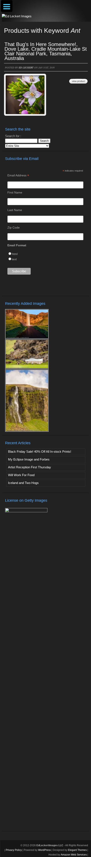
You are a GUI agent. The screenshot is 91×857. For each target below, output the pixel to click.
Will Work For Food (21, 475)
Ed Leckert (26, 67)
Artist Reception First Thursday (29, 467)
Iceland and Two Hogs (23, 483)
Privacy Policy (14, 850)
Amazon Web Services (74, 854)
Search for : (13, 136)
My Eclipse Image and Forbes (29, 459)
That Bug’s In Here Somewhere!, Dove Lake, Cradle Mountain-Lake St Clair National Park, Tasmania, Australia (45, 51)
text (14, 259)
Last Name (14, 210)
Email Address (18, 175)
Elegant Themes (77, 850)
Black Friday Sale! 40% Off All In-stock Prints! (39, 451)
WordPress (44, 850)
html (15, 254)
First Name (14, 192)
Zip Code (13, 227)
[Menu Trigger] (6, 6)
